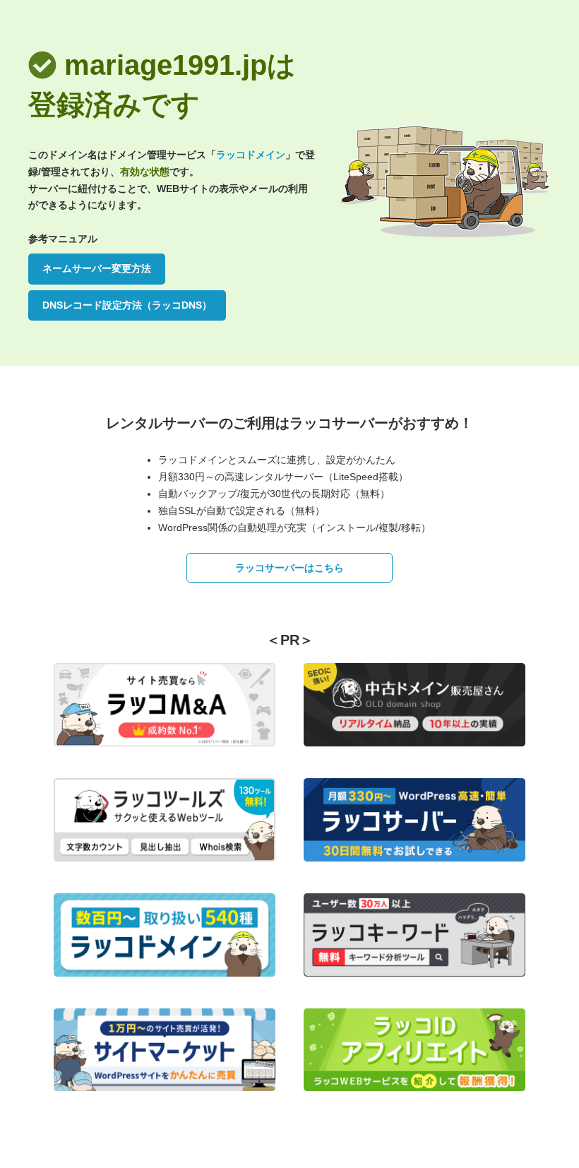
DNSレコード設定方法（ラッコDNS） (127, 305)
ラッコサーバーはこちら (289, 567)
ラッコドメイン (250, 154)
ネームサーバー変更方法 (96, 268)
